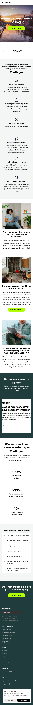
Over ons (5, 651)
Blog (3, 657)
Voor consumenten (8, 633)
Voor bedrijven (6, 629)
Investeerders (6, 663)
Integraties (5, 642)
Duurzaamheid (6, 660)
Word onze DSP (7, 672)
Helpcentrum (6, 678)
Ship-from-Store (7, 636)
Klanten (4, 675)
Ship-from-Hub (7, 639)
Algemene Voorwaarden (9, 681)
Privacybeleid (6, 684)
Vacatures (5, 654)
